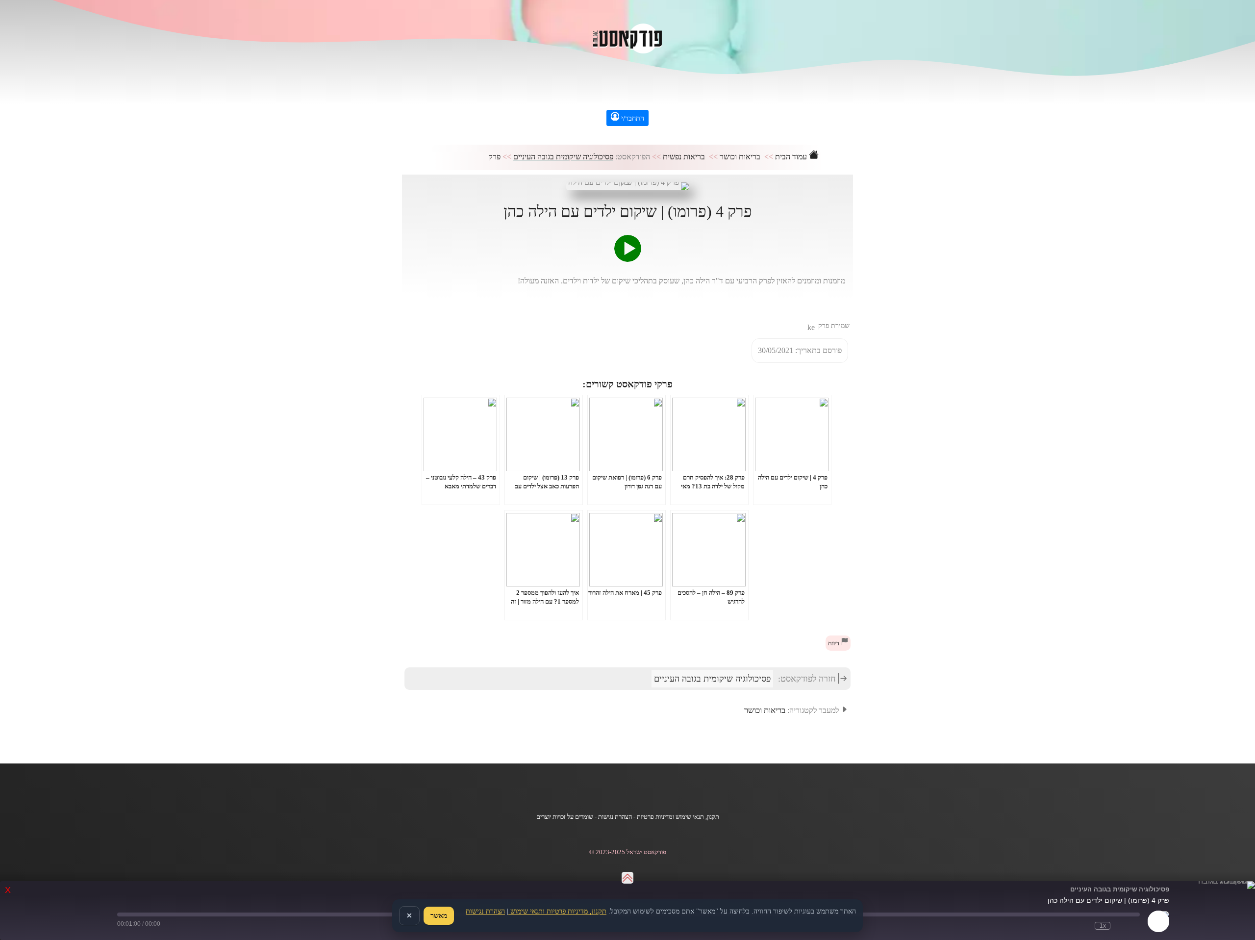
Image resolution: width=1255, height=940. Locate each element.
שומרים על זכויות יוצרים (564, 816)
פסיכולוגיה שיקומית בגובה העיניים (563, 156)
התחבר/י (631, 118)
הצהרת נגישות (615, 816)
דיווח (834, 643)
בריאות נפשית (684, 156)
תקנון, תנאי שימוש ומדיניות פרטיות (678, 816)
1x (1103, 925)
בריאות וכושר (740, 156)
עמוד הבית (792, 156)
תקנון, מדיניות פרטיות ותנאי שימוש (557, 911)
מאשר (438, 915)
